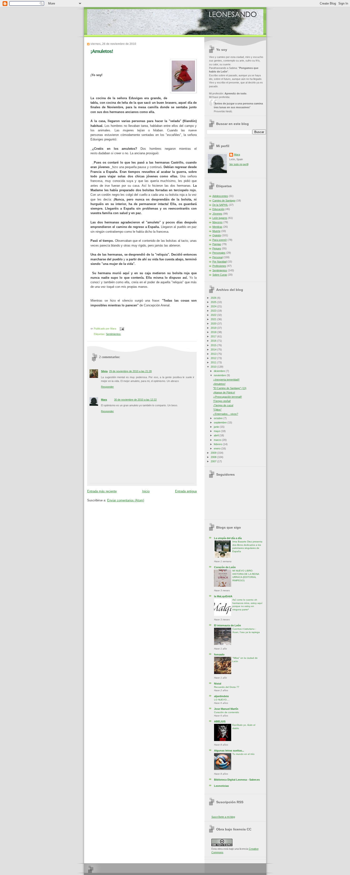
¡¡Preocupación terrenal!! (227, 396)
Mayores (217, 222)
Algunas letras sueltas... (229, 750)
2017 (214, 336)
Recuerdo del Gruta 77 (226, 687)
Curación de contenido (226, 712)
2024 (214, 306)
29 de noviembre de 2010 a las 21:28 (130, 371)
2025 (214, 302)
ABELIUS (219, 721)
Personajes (218, 252)
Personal (217, 257)
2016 (214, 340)
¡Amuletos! (101, 51)
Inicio (146, 491)
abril (216, 435)
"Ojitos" (217, 409)
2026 (214, 297)
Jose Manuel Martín (226, 708)
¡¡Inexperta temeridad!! (226, 379)
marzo (218, 439)
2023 (214, 310)
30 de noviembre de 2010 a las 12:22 (135, 399)
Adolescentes (220, 196)
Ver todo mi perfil (238, 164)
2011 (214, 362)
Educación (218, 209)
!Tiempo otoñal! (222, 401)
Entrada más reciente (102, 491)
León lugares (219, 217)
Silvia (104, 371)
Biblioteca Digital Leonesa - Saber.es (237, 779)
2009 (214, 452)
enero (217, 448)
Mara (104, 399)
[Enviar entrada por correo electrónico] (121, 328)
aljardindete (221, 696)
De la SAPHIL (220, 204)
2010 (214, 366)
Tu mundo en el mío (243, 754)
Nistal (217, 683)
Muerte (216, 231)
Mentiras (217, 226)
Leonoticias (221, 785)
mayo (217, 431)
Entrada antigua (186, 491)
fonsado (219, 654)
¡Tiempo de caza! (223, 405)
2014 (214, 349)
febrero (218, 444)
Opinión (216, 235)
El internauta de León (227, 625)
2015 (214, 345)
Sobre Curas (219, 274)
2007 (214, 461)
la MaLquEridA (223, 596)
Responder (107, 386)
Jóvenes (217, 213)
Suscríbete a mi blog (223, 816)
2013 (214, 353)
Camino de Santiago (223, 200)
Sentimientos (113, 334)
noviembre (220, 375)
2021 (214, 319)
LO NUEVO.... (222, 699)
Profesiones (219, 265)
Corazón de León (225, 567)
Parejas (216, 244)
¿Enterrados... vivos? (225, 413)
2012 (214, 358)
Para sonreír (219, 239)
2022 (214, 315)
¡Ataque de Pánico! (224, 392)
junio (217, 426)
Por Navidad (219, 261)
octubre (218, 418)
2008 (214, 457)
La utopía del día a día (228, 538)
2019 (214, 327)
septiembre (220, 422)
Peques (216, 248)
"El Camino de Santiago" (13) (229, 388)
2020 (214, 323)
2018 (214, 332)
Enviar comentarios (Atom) (125, 500)
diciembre (220, 371)
